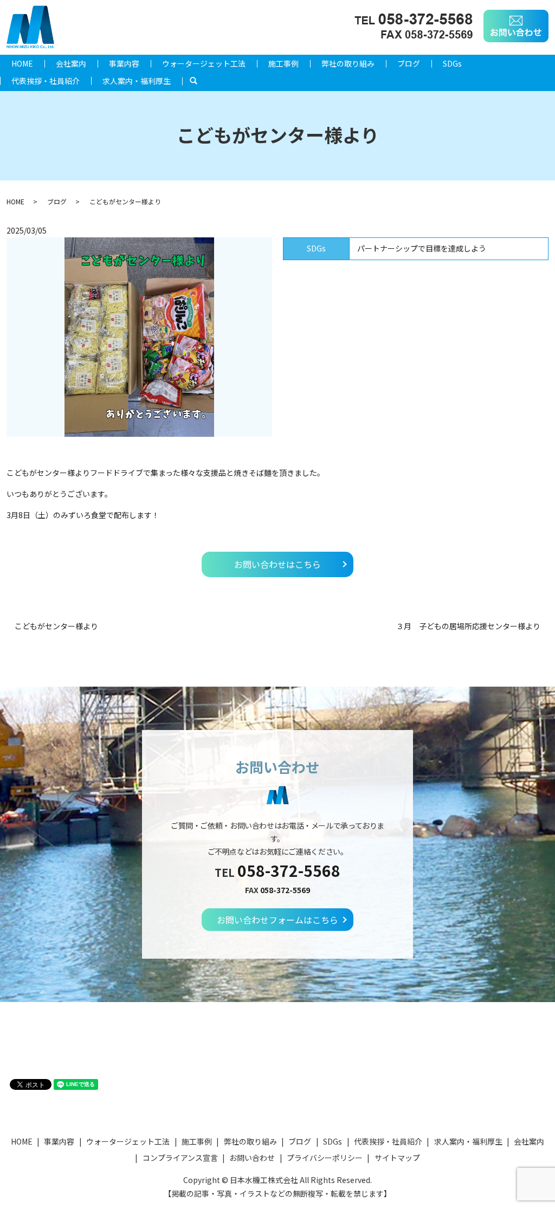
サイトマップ (397, 1157)
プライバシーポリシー (325, 1157)
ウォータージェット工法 (204, 63)
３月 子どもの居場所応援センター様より (468, 626)
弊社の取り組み (348, 63)
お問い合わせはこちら (277, 564)
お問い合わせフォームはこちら (277, 919)
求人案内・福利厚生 (136, 80)
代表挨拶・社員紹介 (45, 80)
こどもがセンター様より (56, 626)
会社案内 (71, 63)
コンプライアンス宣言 (180, 1157)
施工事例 (283, 63)
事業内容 (124, 63)
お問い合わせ (252, 1157)
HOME (22, 63)
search (199, 80)
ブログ (408, 63)
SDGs (452, 63)
